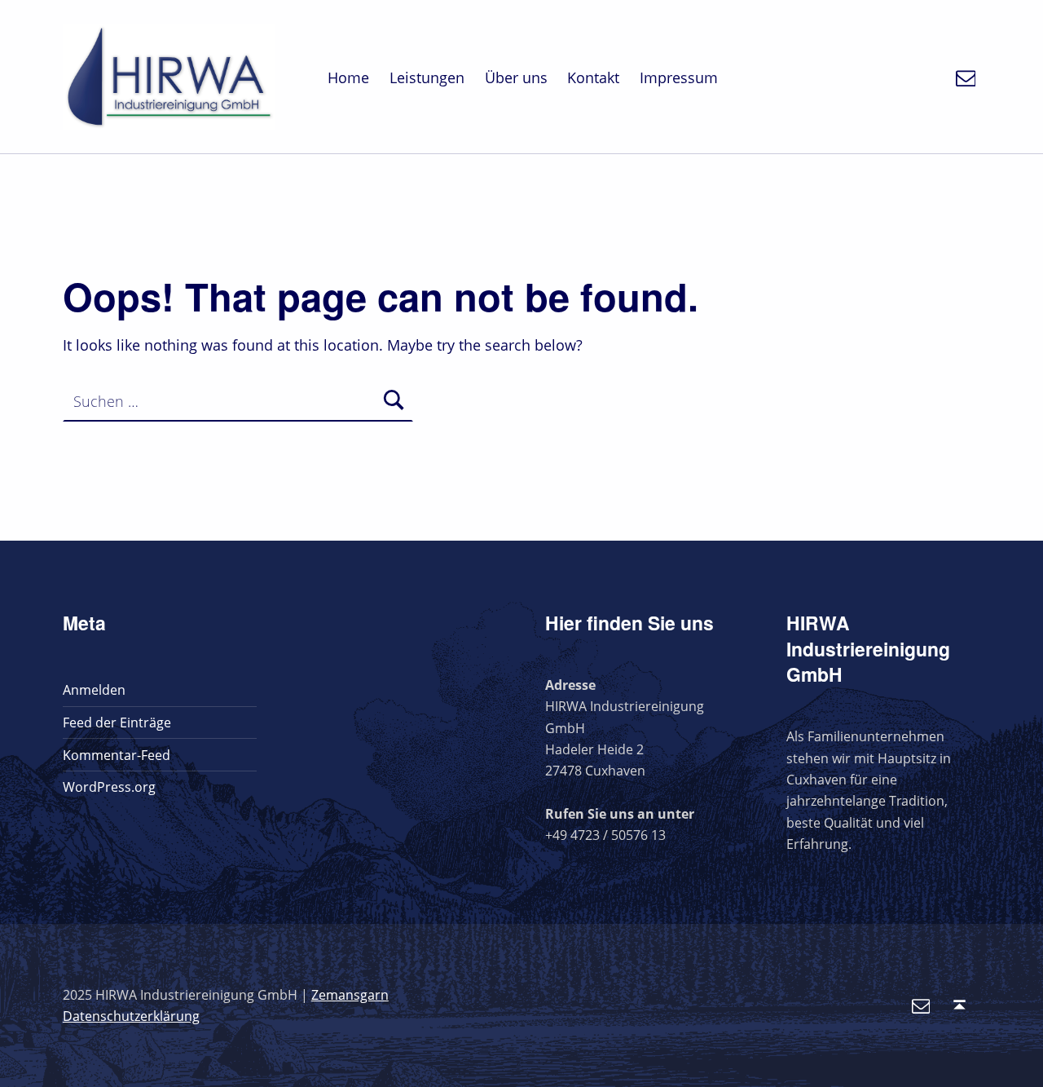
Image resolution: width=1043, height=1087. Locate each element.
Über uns (516, 77)
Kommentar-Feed (116, 755)
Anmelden (94, 690)
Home (348, 77)
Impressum (679, 77)
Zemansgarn (350, 995)
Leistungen (426, 77)
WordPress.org (109, 787)
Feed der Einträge (117, 722)
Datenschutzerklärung (131, 1016)
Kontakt (593, 77)
